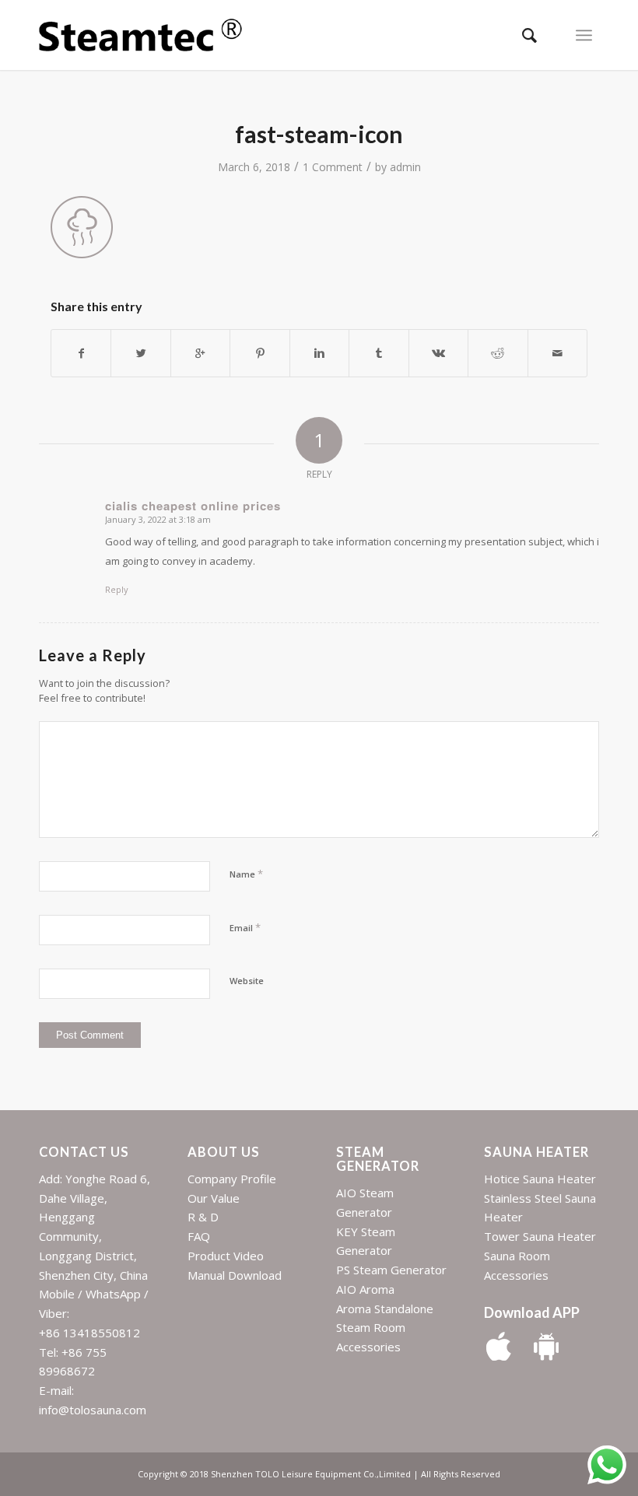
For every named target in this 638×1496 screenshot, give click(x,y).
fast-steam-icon (319, 134)
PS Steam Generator (391, 1269)
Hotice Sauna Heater (540, 1178)
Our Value (214, 1198)
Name (246, 874)
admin (405, 166)
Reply (116, 589)
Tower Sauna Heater (540, 1236)
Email (245, 927)
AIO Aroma (365, 1289)
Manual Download (235, 1275)
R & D (203, 1216)
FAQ (199, 1236)
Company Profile (232, 1178)
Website (247, 980)
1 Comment (333, 166)
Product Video (226, 1255)
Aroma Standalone (384, 1308)
